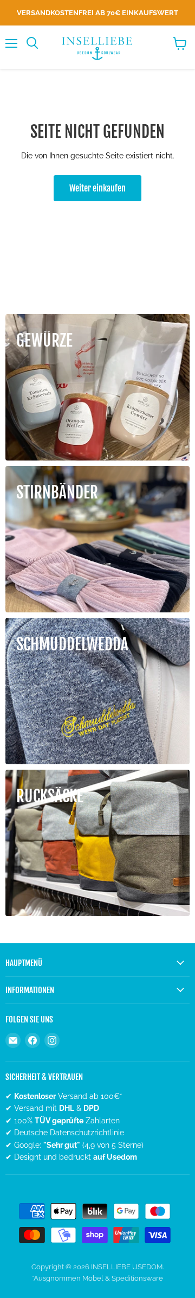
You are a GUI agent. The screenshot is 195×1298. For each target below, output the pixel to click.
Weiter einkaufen (97, 188)
